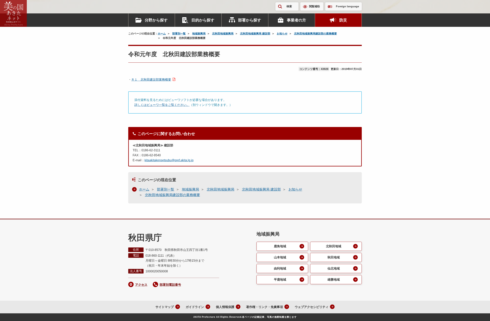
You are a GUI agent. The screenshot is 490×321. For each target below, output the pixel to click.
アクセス (141, 284)
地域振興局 (199, 33)
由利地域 (280, 268)
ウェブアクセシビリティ (311, 307)
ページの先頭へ (479, 313)
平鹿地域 (280, 279)
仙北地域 (333, 268)
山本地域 (280, 257)
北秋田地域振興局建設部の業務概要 (315, 33)
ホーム (162, 33)
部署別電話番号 (170, 284)
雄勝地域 (333, 279)
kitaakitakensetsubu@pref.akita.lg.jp (169, 160)
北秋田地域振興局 (223, 33)
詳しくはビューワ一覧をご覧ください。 (161, 104)
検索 (289, 6)
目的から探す (202, 20)
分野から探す (156, 20)
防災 (343, 20)
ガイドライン (195, 307)
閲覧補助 (314, 6)
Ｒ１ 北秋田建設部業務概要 (151, 79)
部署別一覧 (179, 33)
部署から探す (249, 20)
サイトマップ (164, 307)
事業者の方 (296, 20)
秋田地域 (333, 257)
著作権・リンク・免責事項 (264, 307)
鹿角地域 (280, 246)
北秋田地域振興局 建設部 (255, 33)
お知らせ (282, 33)
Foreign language (347, 6)
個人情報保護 (225, 307)
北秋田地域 (333, 246)
